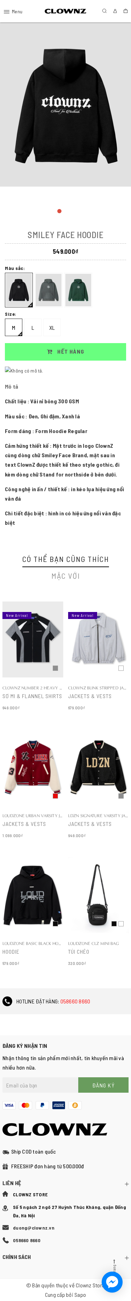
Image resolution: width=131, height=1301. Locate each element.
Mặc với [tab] (65, 575)
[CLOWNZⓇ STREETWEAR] (65, 11)
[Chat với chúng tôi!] (112, 1282)
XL (52, 327)
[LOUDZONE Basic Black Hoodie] (33, 912)
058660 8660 (75, 1001)
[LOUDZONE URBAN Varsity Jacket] (33, 784)
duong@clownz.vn (33, 1228)
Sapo (80, 1294)
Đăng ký (103, 1085)
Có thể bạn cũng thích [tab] (65, 558)
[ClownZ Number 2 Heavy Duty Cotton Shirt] (33, 656)
